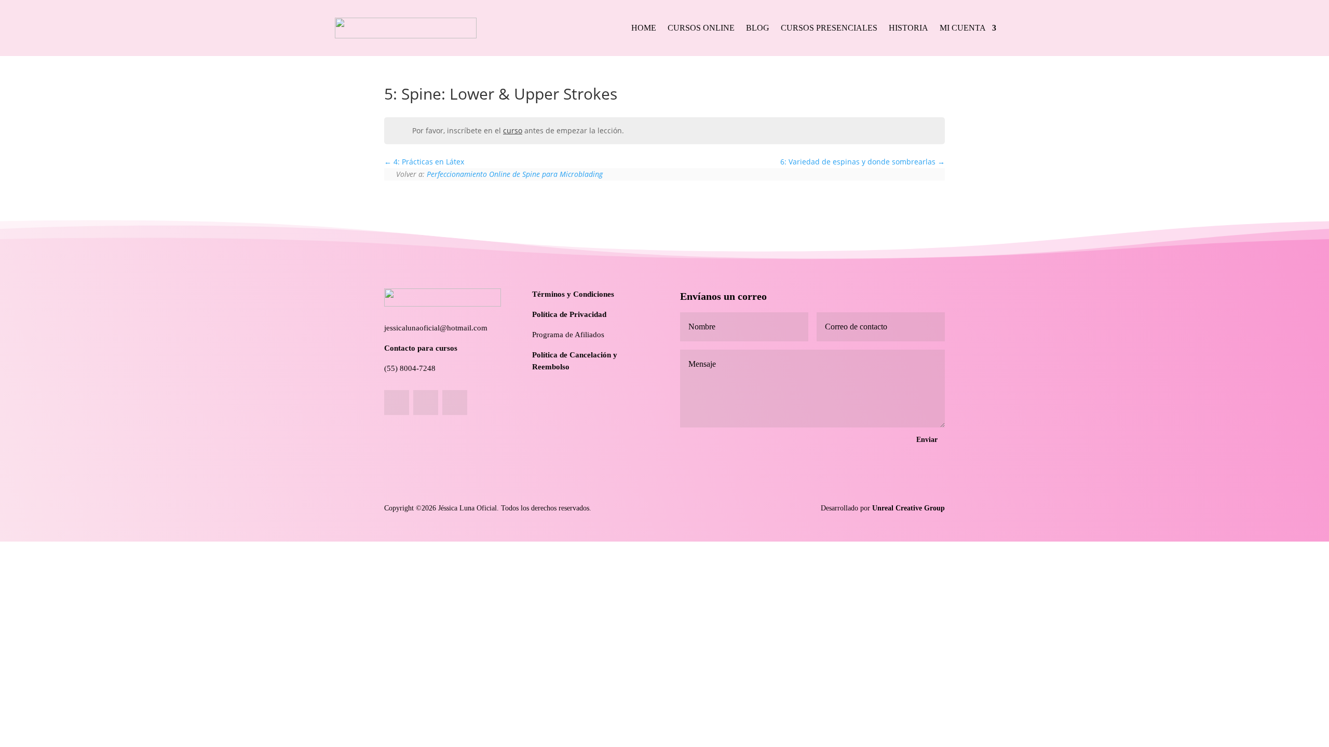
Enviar (927, 440)
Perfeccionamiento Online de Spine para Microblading (515, 174)
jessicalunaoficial (412, 328)
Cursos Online (701, 27)
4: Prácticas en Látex (427, 162)
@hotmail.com (463, 328)
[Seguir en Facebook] (396, 402)
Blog (757, 27)
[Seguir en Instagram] (425, 402)
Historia (908, 27)
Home (643, 27)
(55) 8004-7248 (410, 368)
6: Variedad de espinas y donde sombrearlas (859, 162)
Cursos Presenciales (829, 27)
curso (512, 130)
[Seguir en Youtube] (454, 402)
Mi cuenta (963, 27)
